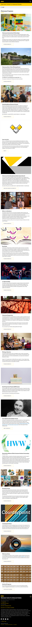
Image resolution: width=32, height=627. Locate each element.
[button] (30, 1)
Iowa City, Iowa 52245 (4, 603)
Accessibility (15, 624)
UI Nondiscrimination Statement (9, 624)
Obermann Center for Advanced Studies (11, 4)
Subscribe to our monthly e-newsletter (7, 607)
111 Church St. (3, 602)
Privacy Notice (2, 624)
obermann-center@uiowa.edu (6, 605)
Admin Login (4, 621)
